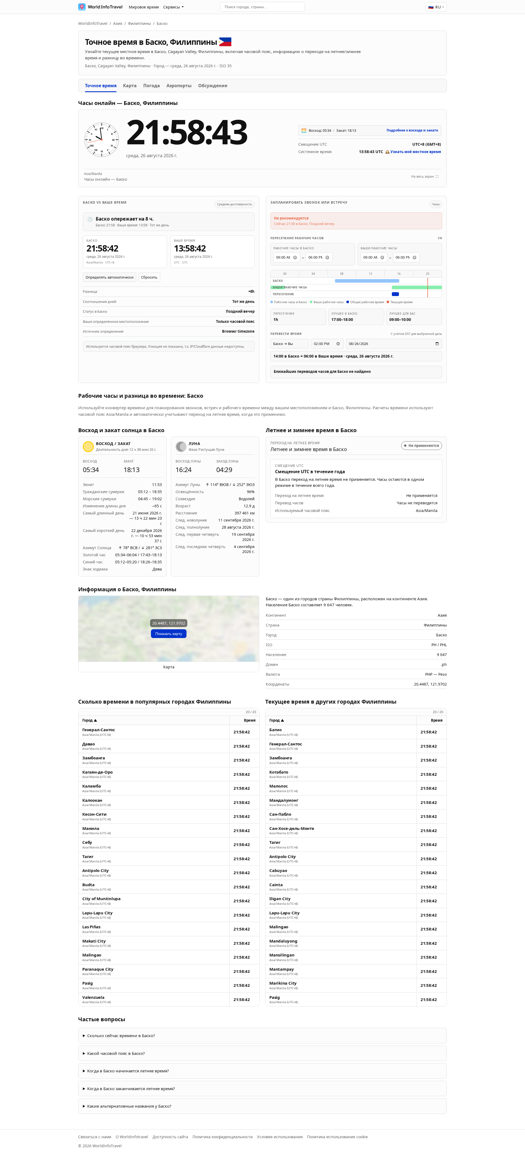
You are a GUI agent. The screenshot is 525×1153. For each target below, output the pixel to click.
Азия (117, 23)
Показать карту (168, 633)
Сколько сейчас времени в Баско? (121, 1035)
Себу (87, 842)
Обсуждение (212, 86)
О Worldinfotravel (132, 1136)
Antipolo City (95, 870)
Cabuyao (278, 870)
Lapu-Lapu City (97, 912)
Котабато (278, 772)
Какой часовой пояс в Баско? (116, 1053)
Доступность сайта (170, 1136)
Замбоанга (93, 757)
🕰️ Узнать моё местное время (413, 151)
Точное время (100, 86)
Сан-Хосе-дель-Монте (291, 828)
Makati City (94, 941)
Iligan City (280, 898)
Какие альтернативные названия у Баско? (129, 1106)
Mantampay (281, 969)
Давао (88, 744)
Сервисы (171, 7)
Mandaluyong (283, 941)
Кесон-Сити (94, 814)
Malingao (91, 955)
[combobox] (262, 7)
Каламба (91, 786)
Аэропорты (179, 86)
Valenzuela (93, 997)
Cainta (276, 884)
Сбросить (149, 277)
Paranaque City (97, 969)
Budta (88, 884)
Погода (151, 86)
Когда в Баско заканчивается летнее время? (131, 1088)
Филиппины (139, 23)
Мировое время (144, 7)
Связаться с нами (94, 1136)
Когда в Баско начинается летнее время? (128, 1070)
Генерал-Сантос (98, 729)
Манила (90, 828)
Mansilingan (281, 955)
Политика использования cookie (337, 1136)
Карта (130, 86)
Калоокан (92, 800)
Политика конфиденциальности (222, 1136)
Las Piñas (91, 926)
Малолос (278, 786)
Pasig (87, 983)
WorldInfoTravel (92, 23)
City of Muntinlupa (101, 898)
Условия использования (280, 1136)
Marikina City (283, 983)
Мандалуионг (283, 800)
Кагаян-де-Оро (97, 772)
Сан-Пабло (280, 814)
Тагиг (88, 856)
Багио (275, 729)
